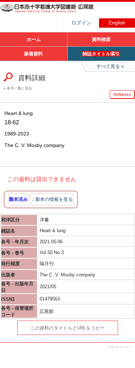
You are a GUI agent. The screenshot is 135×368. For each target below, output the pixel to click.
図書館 (54, 12)
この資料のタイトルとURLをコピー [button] (67, 328)
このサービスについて (118, 347)
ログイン (81, 23)
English (117, 23)
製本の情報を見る (54, 199)
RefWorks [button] (122, 94)
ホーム (34, 39)
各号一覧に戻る (19, 88)
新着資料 (33, 53)
